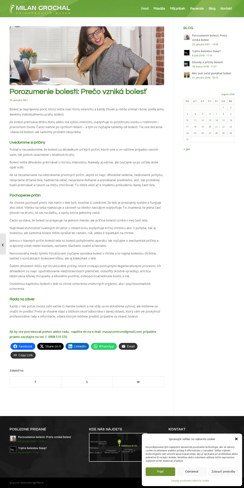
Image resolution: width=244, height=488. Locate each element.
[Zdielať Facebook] (35, 382)
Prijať (160, 471)
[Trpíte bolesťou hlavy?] (3, 244)
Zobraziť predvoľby (223, 471)
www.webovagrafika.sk (31, 482)
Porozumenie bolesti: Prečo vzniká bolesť (44, 437)
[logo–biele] (40, 8)
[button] (236, 439)
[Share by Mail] (138, 382)
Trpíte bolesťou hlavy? (206, 51)
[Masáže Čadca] (87, 55)
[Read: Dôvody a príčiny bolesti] (186, 63)
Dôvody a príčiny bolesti (207, 62)
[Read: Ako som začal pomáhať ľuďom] (186, 74)
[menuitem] (145, 8)
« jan (186, 149)
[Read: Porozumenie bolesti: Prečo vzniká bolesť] (186, 37)
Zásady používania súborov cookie (190, 480)
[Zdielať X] (87, 382)
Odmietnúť (192, 471)
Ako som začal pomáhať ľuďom (211, 73)
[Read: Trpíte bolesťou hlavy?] (186, 52)
